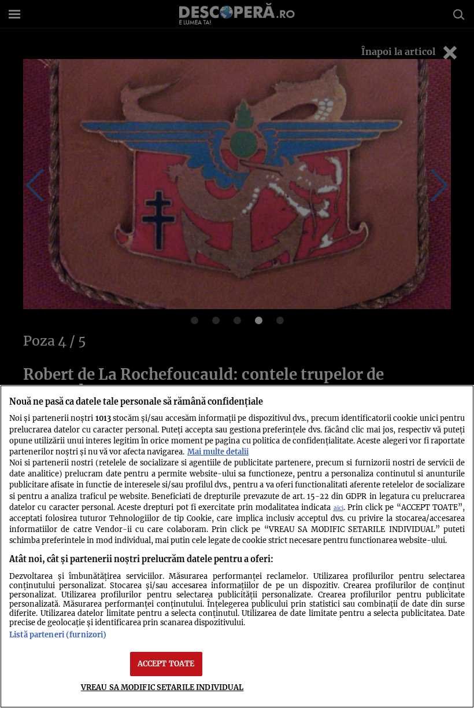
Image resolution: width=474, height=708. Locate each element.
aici (338, 508)
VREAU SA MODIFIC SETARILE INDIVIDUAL (162, 687)
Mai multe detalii (218, 451)
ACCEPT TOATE (166, 663)
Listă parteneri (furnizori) (57, 634)
